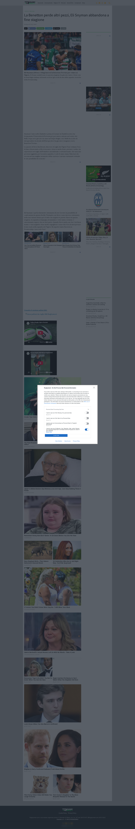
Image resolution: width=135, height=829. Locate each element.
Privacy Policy (76, 441)
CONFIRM (56, 435)
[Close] (94, 388)
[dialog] (67, 414)
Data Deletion (58, 441)
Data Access (67, 441)
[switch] (87, 413)
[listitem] (67, 409)
